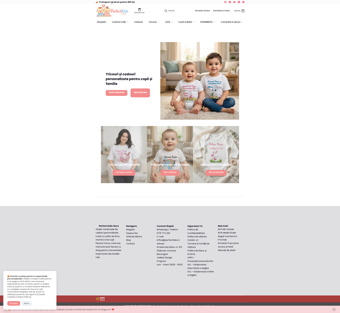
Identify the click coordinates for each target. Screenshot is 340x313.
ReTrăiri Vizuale (226, 229)
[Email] (234, 2)
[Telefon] (239, 2)
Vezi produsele (216, 172)
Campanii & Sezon (231, 22)
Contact (130, 243)
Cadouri (138, 22)
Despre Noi (132, 233)
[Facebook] (225, 2)
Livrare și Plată (225, 246)
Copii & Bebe (185, 22)
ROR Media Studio (221, 11)
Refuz (26, 303)
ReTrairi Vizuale (202, 11)
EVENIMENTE (206, 22)
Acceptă (14, 303)
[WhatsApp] (243, 2)
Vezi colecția (169, 172)
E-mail (160, 236)
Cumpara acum (124, 172)
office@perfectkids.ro (168, 240)
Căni (167, 22)
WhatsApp (162, 229)
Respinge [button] (334, 309)
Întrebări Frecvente (228, 243)
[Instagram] (230, 2)
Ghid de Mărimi (134, 236)
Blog (128, 240)
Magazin (101, 22)
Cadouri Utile (119, 22)
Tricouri (153, 22)
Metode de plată (226, 250)
